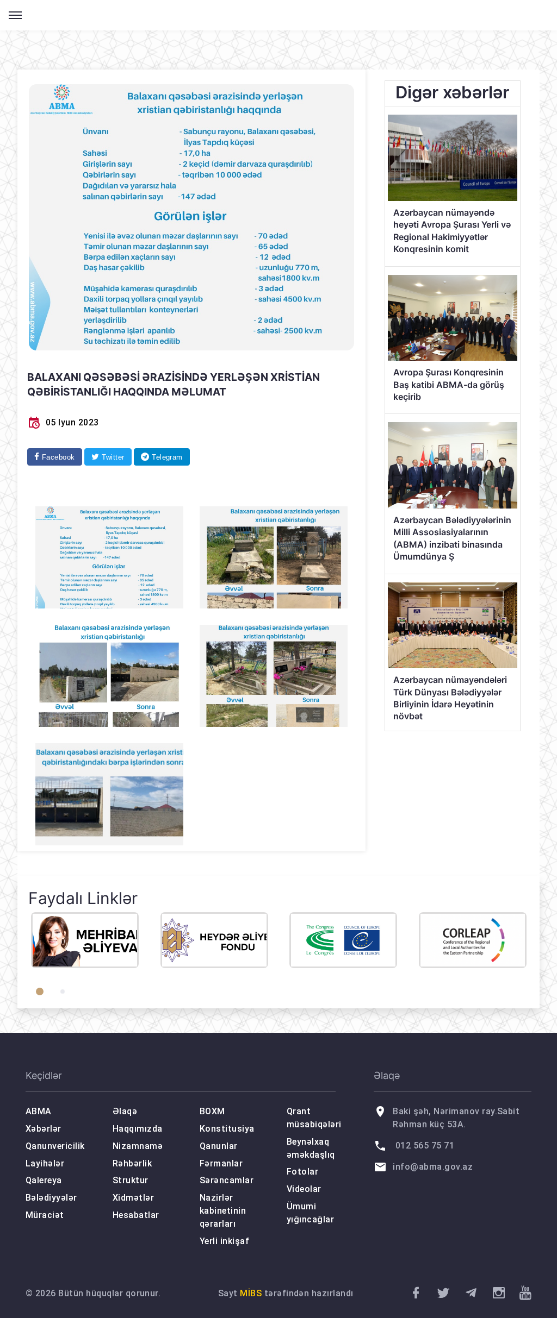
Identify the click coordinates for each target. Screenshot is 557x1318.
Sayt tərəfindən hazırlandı (286, 1293)
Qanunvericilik (55, 1146)
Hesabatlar (136, 1215)
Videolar (304, 1189)
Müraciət (45, 1215)
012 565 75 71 (424, 1145)
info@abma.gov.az (433, 1167)
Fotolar (302, 1171)
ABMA (39, 1111)
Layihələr (45, 1163)
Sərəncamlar (226, 1180)
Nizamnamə (138, 1146)
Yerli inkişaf (224, 1241)
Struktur (130, 1180)
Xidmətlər (133, 1198)
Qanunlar (219, 1146)
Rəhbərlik (132, 1163)
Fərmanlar (221, 1163)
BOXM (212, 1111)
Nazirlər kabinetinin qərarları (223, 1211)
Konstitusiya (227, 1129)
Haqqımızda (138, 1129)
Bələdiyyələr (51, 1198)
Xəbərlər (43, 1129)
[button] (40, 991)
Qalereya (44, 1180)
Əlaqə (125, 1111)
